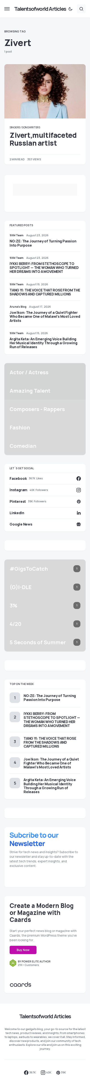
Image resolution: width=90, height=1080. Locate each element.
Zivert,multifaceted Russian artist (43, 139)
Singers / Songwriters (25, 127)
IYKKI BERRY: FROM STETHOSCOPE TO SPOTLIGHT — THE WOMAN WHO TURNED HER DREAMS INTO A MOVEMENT (44, 267)
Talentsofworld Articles (40, 8)
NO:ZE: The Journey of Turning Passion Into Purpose (43, 243)
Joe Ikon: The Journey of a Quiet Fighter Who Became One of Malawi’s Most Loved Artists (45, 316)
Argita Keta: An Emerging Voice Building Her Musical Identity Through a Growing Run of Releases (43, 343)
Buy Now (23, 950)
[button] (7, 8)
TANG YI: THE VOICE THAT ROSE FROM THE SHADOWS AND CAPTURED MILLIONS (45, 292)
